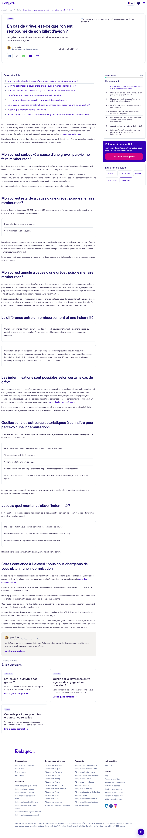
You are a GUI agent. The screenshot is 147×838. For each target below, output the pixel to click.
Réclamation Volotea (52, 782)
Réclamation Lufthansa (53, 802)
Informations (8, 674)
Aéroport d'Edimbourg (83, 789)
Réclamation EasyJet (53, 769)
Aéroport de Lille (81, 795)
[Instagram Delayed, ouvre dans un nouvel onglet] (115, 806)
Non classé (111, 180)
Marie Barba (16, 47)
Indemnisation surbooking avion (27, 802)
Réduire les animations (113, 799)
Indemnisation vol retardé (24, 789)
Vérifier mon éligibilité (124, 156)
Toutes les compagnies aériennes (57, 805)
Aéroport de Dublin (82, 785)
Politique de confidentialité (115, 782)
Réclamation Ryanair (52, 775)
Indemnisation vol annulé (24, 792)
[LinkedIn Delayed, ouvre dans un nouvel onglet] (106, 806)
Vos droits (17, 10)
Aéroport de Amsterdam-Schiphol (87, 765)
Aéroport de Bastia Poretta (85, 772)
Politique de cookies (112, 786)
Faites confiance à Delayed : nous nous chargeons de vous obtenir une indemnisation (48, 114)
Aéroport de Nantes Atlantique (86, 802)
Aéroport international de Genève (87, 792)
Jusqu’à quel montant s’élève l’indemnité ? (27, 109)
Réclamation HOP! (52, 795)
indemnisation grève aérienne (62, 402)
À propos (108, 765)
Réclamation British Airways (55, 789)
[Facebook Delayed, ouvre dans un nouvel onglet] (111, 806)
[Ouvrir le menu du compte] (138, 3)
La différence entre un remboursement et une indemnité (34, 95)
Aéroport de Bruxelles (83, 779)
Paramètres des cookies (114, 792)
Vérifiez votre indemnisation (25, 765)
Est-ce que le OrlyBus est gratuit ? (20, 680)
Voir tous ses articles (15, 651)
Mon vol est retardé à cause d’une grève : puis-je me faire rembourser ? (42, 86)
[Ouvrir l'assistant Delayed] (141, 832)
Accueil (4, 10)
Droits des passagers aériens (26, 786)
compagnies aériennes (70, 134)
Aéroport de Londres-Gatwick (86, 799)
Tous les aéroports (82, 805)
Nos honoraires (20, 772)
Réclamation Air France (53, 765)
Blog (10, 10)
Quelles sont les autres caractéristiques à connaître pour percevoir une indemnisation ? (49, 105)
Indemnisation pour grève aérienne (28, 812)
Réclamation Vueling (52, 779)
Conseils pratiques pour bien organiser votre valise (22, 716)
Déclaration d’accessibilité (114, 796)
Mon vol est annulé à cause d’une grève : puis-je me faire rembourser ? (41, 90)
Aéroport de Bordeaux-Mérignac (87, 775)
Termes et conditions (112, 779)
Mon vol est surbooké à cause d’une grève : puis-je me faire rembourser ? (43, 81)
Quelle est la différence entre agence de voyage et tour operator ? (71, 682)
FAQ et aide (19, 769)
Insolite (138, 173)
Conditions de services (113, 789)
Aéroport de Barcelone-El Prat (86, 769)
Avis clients (19, 775)
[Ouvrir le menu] (144, 3)
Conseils (7, 709)
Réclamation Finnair (52, 792)
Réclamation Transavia (53, 772)
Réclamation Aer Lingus (54, 785)
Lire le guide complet (14, 693)
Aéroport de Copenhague (84, 782)
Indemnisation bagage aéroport (27, 815)
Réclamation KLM (51, 799)
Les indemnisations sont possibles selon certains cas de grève (37, 100)
